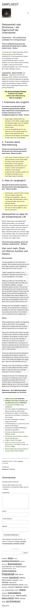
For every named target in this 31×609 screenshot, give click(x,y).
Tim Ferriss (12, 469)
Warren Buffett (8, 598)
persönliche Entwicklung (10, 584)
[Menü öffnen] (28, 13)
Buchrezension (15, 564)
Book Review (4, 564)
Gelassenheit (5, 469)
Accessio (4, 558)
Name (4, 511)
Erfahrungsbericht (9, 571)
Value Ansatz (12, 595)
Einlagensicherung (21, 566)
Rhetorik (26, 587)
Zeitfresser (22, 598)
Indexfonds (14, 577)
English (14, 568)
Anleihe (15, 558)
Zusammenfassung (7, 54)
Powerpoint (4, 587)
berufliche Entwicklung (10, 561)
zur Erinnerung (13, 601)
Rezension (19, 587)
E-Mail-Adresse (7, 518)
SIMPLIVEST (10, 4)
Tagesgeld (4, 593)
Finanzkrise (8, 574)
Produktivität (11, 587)
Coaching (20, 461)
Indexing (22, 577)
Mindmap (5, 582)
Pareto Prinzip (12, 582)
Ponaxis (21, 584)
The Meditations (10, 405)
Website (4, 526)
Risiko (3, 590)
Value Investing (21, 595)
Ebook (13, 566)
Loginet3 (21, 580)
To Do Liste (5, 595)
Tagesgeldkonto (14, 593)
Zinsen (3, 601)
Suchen (25, 552)
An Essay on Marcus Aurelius (13, 432)
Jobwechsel (15, 580)
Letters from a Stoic (11, 398)
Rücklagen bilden (9, 590)
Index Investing (6, 580)
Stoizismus (5, 77)
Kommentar (6, 492)
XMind (17, 598)
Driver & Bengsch (7, 566)
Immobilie (5, 577)
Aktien (10, 558)
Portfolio (26, 584)
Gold (16, 574)
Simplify (17, 590)
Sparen (22, 589)
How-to (21, 574)
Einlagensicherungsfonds (7, 568)
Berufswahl (22, 561)
